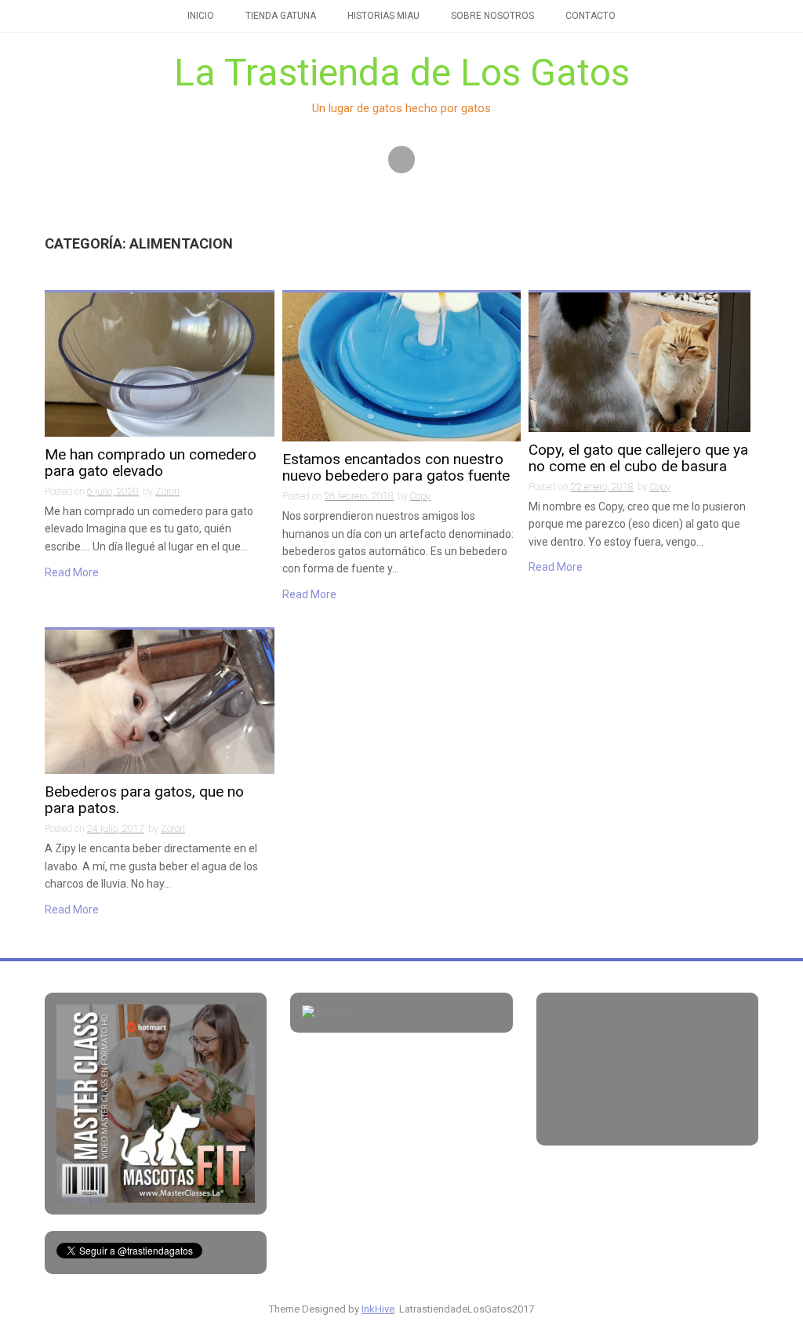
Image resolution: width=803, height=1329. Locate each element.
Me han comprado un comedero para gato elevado (150, 463)
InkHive (378, 1309)
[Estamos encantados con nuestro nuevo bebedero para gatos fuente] (401, 366)
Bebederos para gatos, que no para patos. (144, 800)
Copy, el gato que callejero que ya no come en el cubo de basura (638, 458)
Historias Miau (383, 15)
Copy (420, 496)
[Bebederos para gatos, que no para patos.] (159, 701)
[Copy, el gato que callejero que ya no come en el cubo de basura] (639, 361)
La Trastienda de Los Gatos (402, 72)
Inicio (200, 15)
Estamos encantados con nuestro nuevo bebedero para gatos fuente (396, 468)
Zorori (167, 491)
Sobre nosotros (492, 15)
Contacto (590, 15)
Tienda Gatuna (280, 15)
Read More (72, 572)
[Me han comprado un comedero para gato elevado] (159, 364)
